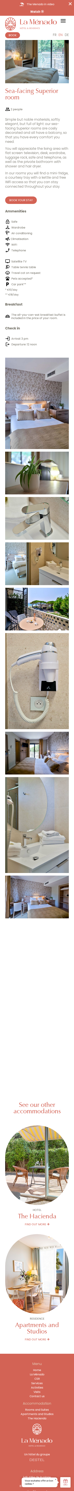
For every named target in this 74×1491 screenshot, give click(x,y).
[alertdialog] (37, 8)
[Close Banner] (70, 4)
